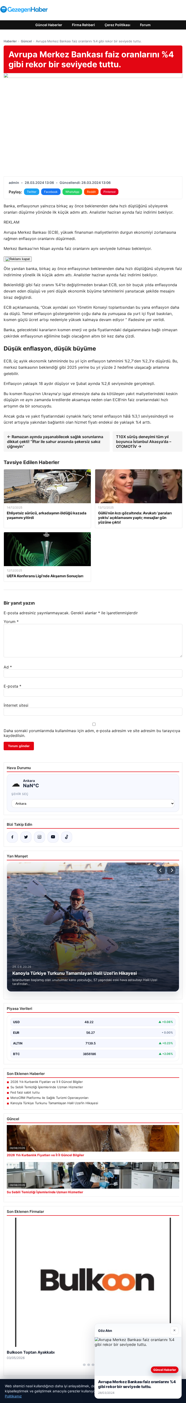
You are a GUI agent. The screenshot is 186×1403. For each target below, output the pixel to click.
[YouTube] (53, 837)
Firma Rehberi (83, 25)
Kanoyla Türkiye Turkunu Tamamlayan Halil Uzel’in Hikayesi (54, 1103)
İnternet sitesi (16, 705)
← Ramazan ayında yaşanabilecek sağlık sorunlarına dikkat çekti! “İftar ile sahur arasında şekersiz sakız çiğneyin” (55, 441)
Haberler (10, 41)
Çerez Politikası (117, 25)
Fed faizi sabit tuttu (25, 1092)
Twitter (31, 192)
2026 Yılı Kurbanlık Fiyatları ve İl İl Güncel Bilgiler (46, 1082)
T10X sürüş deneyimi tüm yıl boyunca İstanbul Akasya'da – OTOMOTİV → (143, 441)
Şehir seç (20, 794)
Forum (145, 25)
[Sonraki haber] (171, 870)
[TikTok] (66, 837)
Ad (8, 667)
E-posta (12, 686)
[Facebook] (12, 837)
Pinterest (109, 192)
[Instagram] (39, 837)
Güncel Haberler (48, 25)
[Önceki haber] (161, 870)
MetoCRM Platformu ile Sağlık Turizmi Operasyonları (49, 1098)
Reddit (91, 192)
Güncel (26, 41)
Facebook (51, 192)
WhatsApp (72, 192)
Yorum (11, 621)
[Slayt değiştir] (84, 1365)
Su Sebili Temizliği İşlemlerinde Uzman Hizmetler (46, 1087)
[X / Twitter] (25, 837)
